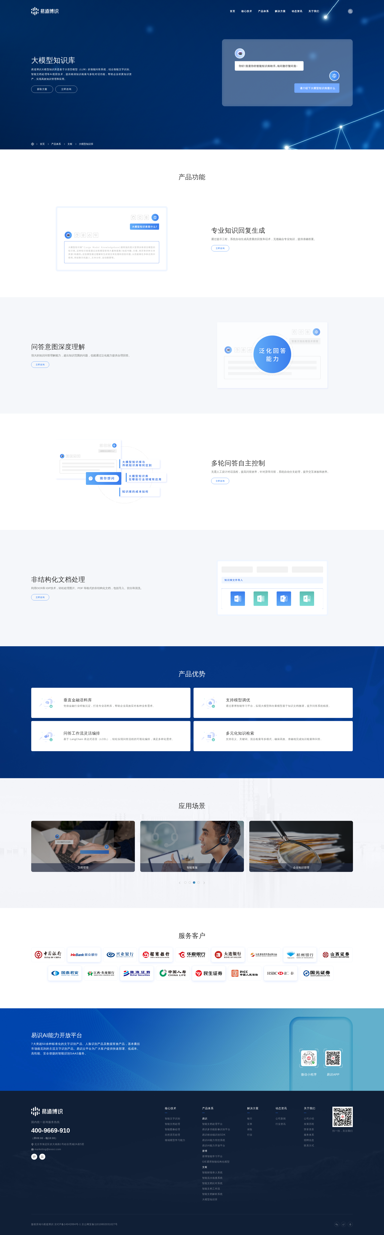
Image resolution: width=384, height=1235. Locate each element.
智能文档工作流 (211, 1188)
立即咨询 (66, 89)
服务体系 (309, 1134)
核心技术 (246, 11)
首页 (232, 11)
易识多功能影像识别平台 (216, 1129)
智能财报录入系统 (212, 1172)
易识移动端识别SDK (214, 1134)
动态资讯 (297, 11)
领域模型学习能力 (175, 1140)
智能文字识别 (172, 1118)
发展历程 (309, 1124)
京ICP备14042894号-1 (67, 1224)
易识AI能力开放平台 (213, 1145)
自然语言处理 (172, 1134)
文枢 (204, 1167)
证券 (249, 1124)
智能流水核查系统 (212, 1178)
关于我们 (314, 11)
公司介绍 (309, 1118)
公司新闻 (281, 1118)
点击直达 (41, 1078)
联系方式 (309, 1145)
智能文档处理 (172, 1124)
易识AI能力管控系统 (213, 1140)
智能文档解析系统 (212, 1194)
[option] (83, 846)
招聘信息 (309, 1140)
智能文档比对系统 (212, 1183)
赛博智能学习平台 (212, 1156)
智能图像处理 (172, 1129)
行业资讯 (281, 1124)
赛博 (204, 1151)
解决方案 (280, 11)
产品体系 (263, 11)
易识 (204, 1118)
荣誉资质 (309, 1129)
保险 (249, 1129)
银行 (249, 1118)
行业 (249, 1134)
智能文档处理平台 (212, 1124)
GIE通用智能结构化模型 (216, 1161)
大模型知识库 (210, 1199)
